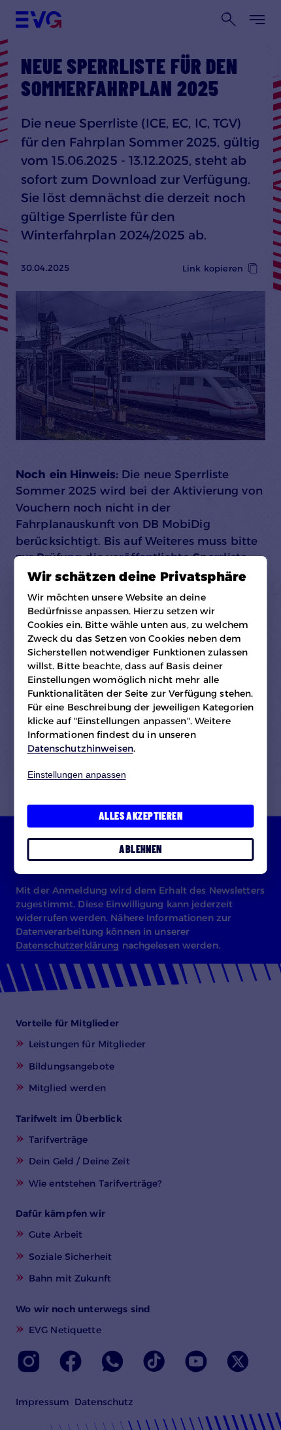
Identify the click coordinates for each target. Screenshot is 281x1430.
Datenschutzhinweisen (80, 748)
